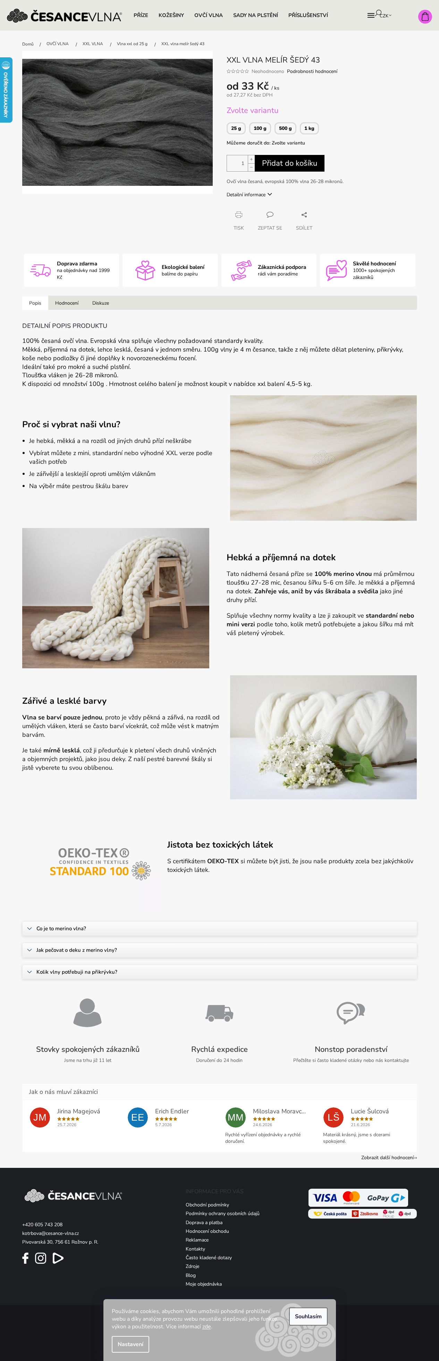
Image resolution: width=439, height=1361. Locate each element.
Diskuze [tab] (100, 303)
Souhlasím (308, 1316)
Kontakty (195, 1249)
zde (206, 1326)
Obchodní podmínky (207, 1205)
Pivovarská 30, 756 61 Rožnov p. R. (60, 1242)
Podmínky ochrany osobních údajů (223, 1213)
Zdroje (192, 1266)
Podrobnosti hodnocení (312, 71)
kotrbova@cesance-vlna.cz (50, 1233)
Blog (191, 1275)
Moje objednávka (204, 1284)
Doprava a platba (204, 1222)
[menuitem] (140, 15)
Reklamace (197, 1240)
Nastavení (130, 1344)
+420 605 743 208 (42, 1224)
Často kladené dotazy (209, 1257)
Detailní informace (246, 194)
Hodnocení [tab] (66, 303)
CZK (384, 16)
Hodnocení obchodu (207, 1231)
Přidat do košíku (289, 163)
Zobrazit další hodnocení (387, 1157)
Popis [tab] (35, 303)
